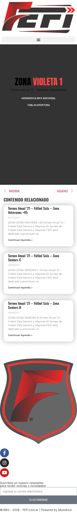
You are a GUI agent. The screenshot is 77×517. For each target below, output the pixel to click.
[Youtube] (4, 472)
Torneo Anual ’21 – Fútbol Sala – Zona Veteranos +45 (33, 210)
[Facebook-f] (4, 452)
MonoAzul (65, 510)
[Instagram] (4, 462)
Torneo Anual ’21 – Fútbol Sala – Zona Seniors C (33, 257)
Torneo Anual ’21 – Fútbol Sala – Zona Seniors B (33, 305)
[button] (38, 40)
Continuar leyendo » (20, 240)
